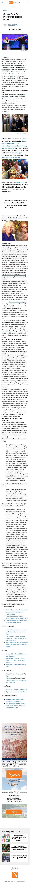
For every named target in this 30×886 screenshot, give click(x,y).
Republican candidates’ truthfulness (16, 692)
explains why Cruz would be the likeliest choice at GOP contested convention (16, 706)
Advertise (13, 881)
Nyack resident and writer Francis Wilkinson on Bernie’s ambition (17, 644)
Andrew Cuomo (17, 439)
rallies (6, 97)
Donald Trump (6, 264)
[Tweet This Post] (13, 29)
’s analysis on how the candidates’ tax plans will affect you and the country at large (17, 612)
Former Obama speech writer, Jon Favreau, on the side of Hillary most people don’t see (16, 638)
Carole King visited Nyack (13, 218)
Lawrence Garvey (7, 565)
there (23, 95)
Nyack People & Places (9, 761)
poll (24, 395)
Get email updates (20, 881)
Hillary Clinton (16, 264)
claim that (9, 310)
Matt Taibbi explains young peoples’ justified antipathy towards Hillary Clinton (16, 632)
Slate (7, 699)
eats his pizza (18, 153)
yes (21, 95)
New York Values (19, 182)
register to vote (11, 76)
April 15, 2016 (8, 207)
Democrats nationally (17, 424)
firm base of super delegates (17, 302)
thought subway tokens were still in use (14, 142)
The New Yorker (14, 674)
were (3, 97)
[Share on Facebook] (9, 29)
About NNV (7, 881)
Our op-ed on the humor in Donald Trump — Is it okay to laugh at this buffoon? (15, 660)
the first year (9, 256)
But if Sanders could (21, 289)
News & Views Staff (13, 24)
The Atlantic (9, 678)
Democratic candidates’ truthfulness (16, 690)
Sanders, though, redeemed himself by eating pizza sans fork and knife (14, 147)
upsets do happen (9, 281)
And (18, 95)
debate (14, 95)
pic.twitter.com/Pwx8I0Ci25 (16, 203)
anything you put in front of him (11, 157)
